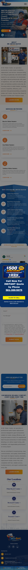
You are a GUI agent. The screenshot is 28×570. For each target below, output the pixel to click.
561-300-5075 (14, 290)
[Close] (26, 265)
